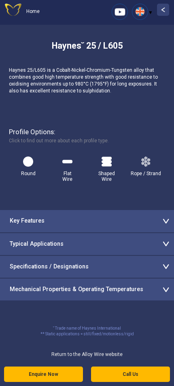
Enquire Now (43, 374)
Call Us (130, 374)
